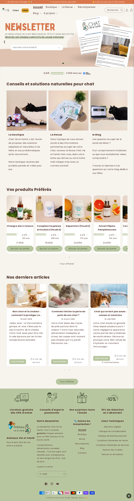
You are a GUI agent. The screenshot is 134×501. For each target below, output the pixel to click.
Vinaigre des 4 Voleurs (20, 226)
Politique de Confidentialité (112, 431)
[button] (52, 7)
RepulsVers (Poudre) (78, 226)
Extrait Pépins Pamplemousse (107, 228)
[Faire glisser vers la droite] (69, 257)
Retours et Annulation (112, 454)
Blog (82, 448)
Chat (25, 10)
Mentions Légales (112, 426)
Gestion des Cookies (112, 450)
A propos (82, 453)
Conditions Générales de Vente (112, 440)
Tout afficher (67, 263)
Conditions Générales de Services (112, 445)
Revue (82, 439)
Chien (15, 10)
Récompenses (82, 443)
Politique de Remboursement (112, 436)
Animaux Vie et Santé (61, 498)
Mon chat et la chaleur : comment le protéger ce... (26, 313)
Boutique (82, 434)
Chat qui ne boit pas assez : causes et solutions (110, 313)
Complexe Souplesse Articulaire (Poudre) (49, 228)
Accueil (82, 429)
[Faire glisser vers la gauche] (64, 257)
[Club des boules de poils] (128, 495)
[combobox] (115, 10)
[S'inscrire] (64, 474)
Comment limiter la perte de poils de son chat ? (68, 313)
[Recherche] (122, 10)
